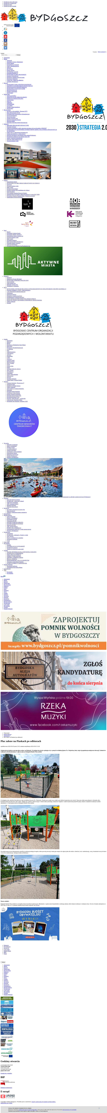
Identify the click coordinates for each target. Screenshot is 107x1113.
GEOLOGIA (10, 100)
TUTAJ (37, 905)
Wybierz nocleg (11, 447)
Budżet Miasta (7, 951)
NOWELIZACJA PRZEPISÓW (15, 553)
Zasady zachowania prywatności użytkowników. (44, 1101)
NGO (5, 287)
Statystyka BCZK (11, 525)
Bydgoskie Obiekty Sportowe (14, 234)
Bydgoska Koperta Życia (13, 397)
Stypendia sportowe (12, 240)
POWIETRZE (10, 104)
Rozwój (6, 83)
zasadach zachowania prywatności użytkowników (28, 1109)
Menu (2, 576)
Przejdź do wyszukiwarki (10, 3)
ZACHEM (9, 105)
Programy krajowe (11, 127)
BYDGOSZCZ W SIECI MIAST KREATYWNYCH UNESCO (23, 183)
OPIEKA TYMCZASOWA (14, 556)
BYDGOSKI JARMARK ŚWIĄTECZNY (18, 280)
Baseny (9, 232)
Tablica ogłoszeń (11, 301)
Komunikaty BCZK (12, 519)
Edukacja (6, 124)
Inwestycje (6, 508)
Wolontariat (10, 293)
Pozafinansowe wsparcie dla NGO (15, 297)
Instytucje (9, 184)
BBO (5, 952)
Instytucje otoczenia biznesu (14, 119)
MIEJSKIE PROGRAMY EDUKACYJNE (18, 125)
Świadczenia (7, 532)
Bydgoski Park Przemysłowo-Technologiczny (18, 114)
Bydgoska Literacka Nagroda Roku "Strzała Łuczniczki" (21, 196)
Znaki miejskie (10, 282)
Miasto (5, 59)
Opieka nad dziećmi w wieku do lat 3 (16, 134)
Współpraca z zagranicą (13, 286)
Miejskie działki (11, 121)
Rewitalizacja (7, 946)
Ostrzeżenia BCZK (11, 521)
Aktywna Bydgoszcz (12, 244)
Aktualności (7, 57)
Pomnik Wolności (8, 564)
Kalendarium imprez (12, 181)
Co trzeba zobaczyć (12, 449)
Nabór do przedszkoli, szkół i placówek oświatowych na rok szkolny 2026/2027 (27, 128)
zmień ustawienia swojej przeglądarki (69, 1109)
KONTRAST (7, 569)
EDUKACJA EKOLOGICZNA (15, 98)
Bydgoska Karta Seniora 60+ (14, 395)
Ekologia (6, 498)
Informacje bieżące (11, 294)
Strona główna (7, 734)
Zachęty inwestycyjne (12, 118)
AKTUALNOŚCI (11, 95)
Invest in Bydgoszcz (12, 115)
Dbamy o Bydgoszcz (12, 518)
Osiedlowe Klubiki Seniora (13, 386)
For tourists (9, 572)
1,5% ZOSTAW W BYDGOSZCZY (16, 291)
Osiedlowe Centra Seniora (13, 393)
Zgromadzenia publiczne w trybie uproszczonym (19, 529)
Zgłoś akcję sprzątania (12, 502)
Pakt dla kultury (11, 191)
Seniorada (9, 390)
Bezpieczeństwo (8, 515)
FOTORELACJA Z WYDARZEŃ (16, 546)
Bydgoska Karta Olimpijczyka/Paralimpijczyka (18, 246)
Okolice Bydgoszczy (12, 456)
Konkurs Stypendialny (12, 189)
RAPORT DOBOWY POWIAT (15, 523)
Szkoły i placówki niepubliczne (14, 138)
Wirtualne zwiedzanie (12, 444)
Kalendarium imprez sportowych (15, 236)
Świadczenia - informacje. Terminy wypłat (17, 535)
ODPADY (9, 103)
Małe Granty (10, 187)
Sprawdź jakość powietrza (13, 499)
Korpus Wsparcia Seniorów (14, 394)
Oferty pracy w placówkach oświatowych (17, 132)
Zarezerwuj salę (11, 384)
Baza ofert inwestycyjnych (13, 112)
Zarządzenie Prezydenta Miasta (14, 567)
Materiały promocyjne (12, 284)
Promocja (6, 276)
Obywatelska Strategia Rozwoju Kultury (17, 193)
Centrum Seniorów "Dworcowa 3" (15, 383)
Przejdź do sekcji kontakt (10, 6)
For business (10, 573)
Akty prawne (10, 536)
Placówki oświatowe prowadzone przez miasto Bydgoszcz (21, 135)
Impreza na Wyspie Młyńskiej (14, 279)
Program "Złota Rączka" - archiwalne (16, 398)
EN (5, 570)
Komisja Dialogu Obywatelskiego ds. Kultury (18, 190)
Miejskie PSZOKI (11, 505)
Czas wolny (7, 542)
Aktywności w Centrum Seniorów (15, 388)
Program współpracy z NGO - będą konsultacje (18, 290)
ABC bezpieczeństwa (12, 526)
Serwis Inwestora (11, 117)
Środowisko (7, 94)
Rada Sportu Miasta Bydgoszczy (15, 241)
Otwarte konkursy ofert (12, 141)
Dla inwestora (7, 110)
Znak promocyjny (11, 283)
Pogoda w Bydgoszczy (12, 457)
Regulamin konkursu (12, 566)
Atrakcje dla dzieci (11, 450)
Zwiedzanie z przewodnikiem (14, 451)
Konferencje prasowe (12, 547)
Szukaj (18, 55)
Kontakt (9, 303)
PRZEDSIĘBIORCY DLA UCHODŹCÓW (18, 560)
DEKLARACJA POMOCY (14, 554)
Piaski (5, 953)
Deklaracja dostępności (6, 1087)
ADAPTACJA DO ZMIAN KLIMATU (17, 97)
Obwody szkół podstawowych (14, 139)
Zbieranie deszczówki (12, 506)
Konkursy (9, 277)
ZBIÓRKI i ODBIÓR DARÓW (15, 557)
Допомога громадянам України (15, 561)
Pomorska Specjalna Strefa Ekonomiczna (17, 122)
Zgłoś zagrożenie (11, 516)
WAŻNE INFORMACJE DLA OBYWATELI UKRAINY (21, 552)
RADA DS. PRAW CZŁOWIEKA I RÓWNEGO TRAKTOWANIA (24, 300)
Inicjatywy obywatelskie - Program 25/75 (17, 111)
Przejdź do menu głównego (10, 2)
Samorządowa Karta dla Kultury (15, 197)
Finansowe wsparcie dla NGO (14, 296)
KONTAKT (10, 108)
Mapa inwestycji (11, 511)
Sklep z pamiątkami (12, 446)
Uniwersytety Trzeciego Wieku (14, 400)
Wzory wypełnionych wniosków (15, 538)
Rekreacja (6, 945)
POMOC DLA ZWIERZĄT (14, 528)
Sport (5, 230)
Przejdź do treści (8, 4)
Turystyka (6, 443)
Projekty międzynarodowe (13, 107)
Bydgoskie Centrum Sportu (13, 233)
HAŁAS (9, 101)
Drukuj (3, 962)
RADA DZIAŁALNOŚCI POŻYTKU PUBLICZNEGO (21, 298)
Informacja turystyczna (12, 454)
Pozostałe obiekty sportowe (13, 243)
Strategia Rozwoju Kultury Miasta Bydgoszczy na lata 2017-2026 (23, 194)
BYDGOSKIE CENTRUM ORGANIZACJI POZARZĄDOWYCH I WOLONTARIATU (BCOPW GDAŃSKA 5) (36, 289)
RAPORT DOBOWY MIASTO (15, 522)
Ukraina (6, 550)
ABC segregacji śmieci (12, 504)
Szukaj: (2, 53)
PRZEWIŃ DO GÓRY (6, 1103)
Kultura (6, 180)
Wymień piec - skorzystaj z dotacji (15, 501)
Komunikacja (7, 514)
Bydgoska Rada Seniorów (13, 391)
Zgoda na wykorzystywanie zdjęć (15, 549)
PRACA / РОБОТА (12, 559)
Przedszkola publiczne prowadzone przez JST (18, 136)
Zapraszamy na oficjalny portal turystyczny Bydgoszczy (77, 497)
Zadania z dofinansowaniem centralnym (17, 512)
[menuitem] (55, 57)
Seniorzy (6, 381)
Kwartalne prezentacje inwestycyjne (16, 509)
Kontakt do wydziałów (6, 1073)
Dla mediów (7, 543)
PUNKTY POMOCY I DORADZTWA (17, 563)
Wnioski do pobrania (12, 539)
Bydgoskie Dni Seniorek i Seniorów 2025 (17, 401)
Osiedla (6, 339)
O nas (8, 540)
